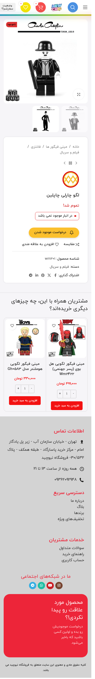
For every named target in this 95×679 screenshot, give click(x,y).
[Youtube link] (50, 585)
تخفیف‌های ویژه (71, 519)
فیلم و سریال (69, 152)
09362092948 (66, 479)
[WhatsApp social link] (41, 585)
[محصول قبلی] (76, 163)
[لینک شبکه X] (49, 275)
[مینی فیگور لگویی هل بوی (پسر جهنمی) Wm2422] (66, 338)
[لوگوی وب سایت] (57, 7)
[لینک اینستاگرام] (59, 585)
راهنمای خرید (73, 554)
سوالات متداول (71, 548)
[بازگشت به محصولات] (70, 163)
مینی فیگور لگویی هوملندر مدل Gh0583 (25, 366)
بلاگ (80, 507)
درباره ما (77, 501)
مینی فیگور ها (56, 147)
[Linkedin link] (37, 275)
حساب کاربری (73, 560)
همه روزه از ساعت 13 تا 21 (56, 468)
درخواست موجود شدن (50, 232)
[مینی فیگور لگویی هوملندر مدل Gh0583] (25, 338)
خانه (76, 147)
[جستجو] (72, 7)
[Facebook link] (55, 275)
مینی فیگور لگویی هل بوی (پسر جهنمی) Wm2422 (66, 369)
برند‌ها (79, 513)
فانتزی (36, 147)
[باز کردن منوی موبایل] (85, 7)
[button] (67, 405)
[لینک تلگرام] (31, 275)
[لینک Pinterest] (43, 275)
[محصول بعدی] (64, 163)
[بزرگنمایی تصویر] (78, 94)
